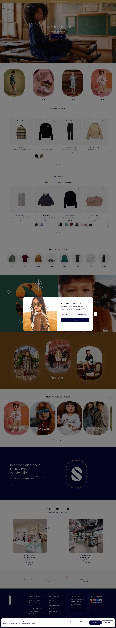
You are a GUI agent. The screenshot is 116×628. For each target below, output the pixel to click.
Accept (95, 622)
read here (15, 623)
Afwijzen (107, 622)
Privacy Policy (6, 623)
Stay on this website (75, 325)
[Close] (95, 314)
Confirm (75, 320)
